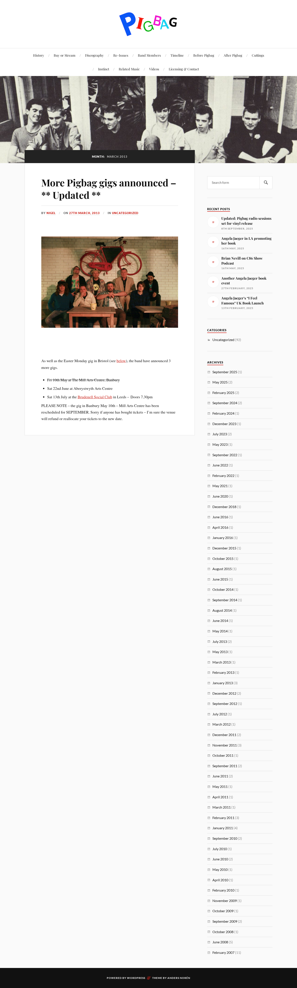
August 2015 (222, 569)
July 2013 (219, 641)
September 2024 (224, 403)
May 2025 (220, 382)
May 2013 (220, 652)
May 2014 (220, 631)
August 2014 (222, 610)
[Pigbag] (148, 24)
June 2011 (220, 776)
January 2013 (222, 683)
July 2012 (219, 714)
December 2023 (224, 424)
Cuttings (258, 55)
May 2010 (220, 869)
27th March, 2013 (84, 213)
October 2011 (223, 755)
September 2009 (224, 921)
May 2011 (220, 786)
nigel (51, 213)
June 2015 (220, 579)
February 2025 (223, 392)
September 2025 (224, 372)
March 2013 (221, 662)
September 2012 (224, 703)
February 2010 (223, 890)
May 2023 (220, 444)
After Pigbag (233, 55)
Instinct (103, 69)
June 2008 (220, 942)
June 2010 (220, 859)
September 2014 (224, 600)
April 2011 (220, 797)
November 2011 (224, 745)
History (38, 55)
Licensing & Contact (184, 69)
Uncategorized (125, 213)
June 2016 (220, 517)
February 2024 (223, 413)
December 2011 (224, 735)
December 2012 (224, 693)
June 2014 (220, 620)
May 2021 (220, 486)
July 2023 (219, 434)
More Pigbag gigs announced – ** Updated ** (108, 188)
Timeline (177, 55)
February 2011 (223, 818)
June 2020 (220, 496)
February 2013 (223, 672)
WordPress (136, 978)
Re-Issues (120, 55)
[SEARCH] (265, 182)
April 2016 (220, 527)
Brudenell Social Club (95, 396)
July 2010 (219, 849)
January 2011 (222, 828)
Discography (94, 55)
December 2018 (224, 507)
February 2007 (223, 952)
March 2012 (221, 724)
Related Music (129, 69)
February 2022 (223, 475)
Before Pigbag (203, 55)
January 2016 (222, 537)
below (121, 360)
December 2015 (224, 548)
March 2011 (221, 807)
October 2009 (223, 911)
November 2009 (224, 900)
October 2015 (223, 558)
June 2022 (220, 465)
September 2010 (224, 838)
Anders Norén (178, 978)
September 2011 (224, 766)
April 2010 (220, 880)
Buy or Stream (64, 55)
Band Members (149, 55)
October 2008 (223, 932)
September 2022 (224, 455)
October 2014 (223, 589)
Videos (154, 69)
